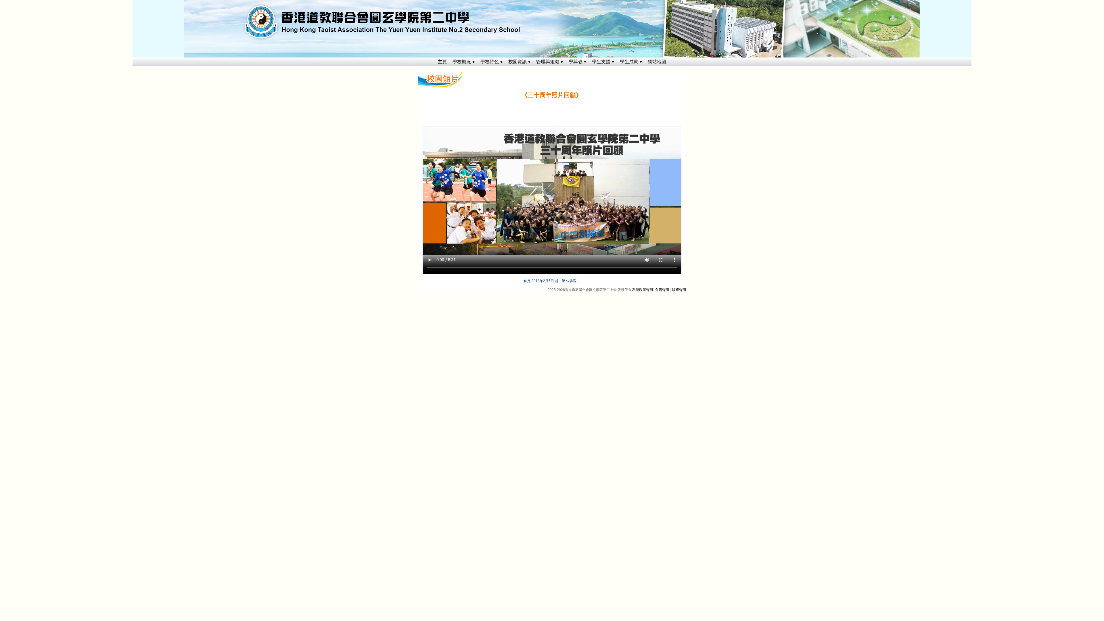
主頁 (442, 61)
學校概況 (462, 61)
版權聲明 (679, 290)
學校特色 (489, 61)
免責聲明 (662, 290)
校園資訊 (517, 61)
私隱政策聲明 (642, 290)
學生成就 (629, 61)
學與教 (575, 61)
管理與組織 (547, 61)
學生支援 (601, 61)
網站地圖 (657, 61)
